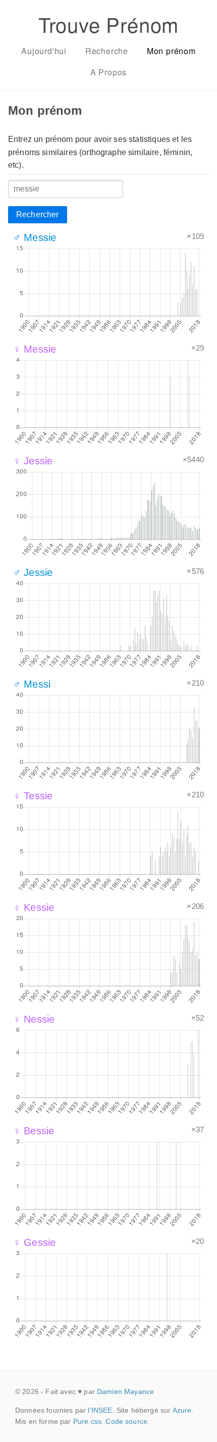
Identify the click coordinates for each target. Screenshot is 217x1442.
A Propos (108, 72)
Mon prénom (171, 51)
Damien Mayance (125, 1391)
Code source (126, 1421)
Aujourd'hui (44, 51)
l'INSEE (100, 1410)
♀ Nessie (34, 1019)
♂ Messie (34, 237)
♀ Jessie (32, 460)
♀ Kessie (33, 907)
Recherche (106, 51)
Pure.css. (88, 1421)
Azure (182, 1410)
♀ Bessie (33, 1130)
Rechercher (37, 214)
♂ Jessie (32, 572)
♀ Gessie (34, 1242)
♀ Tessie (32, 795)
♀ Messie (34, 349)
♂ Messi (31, 684)
